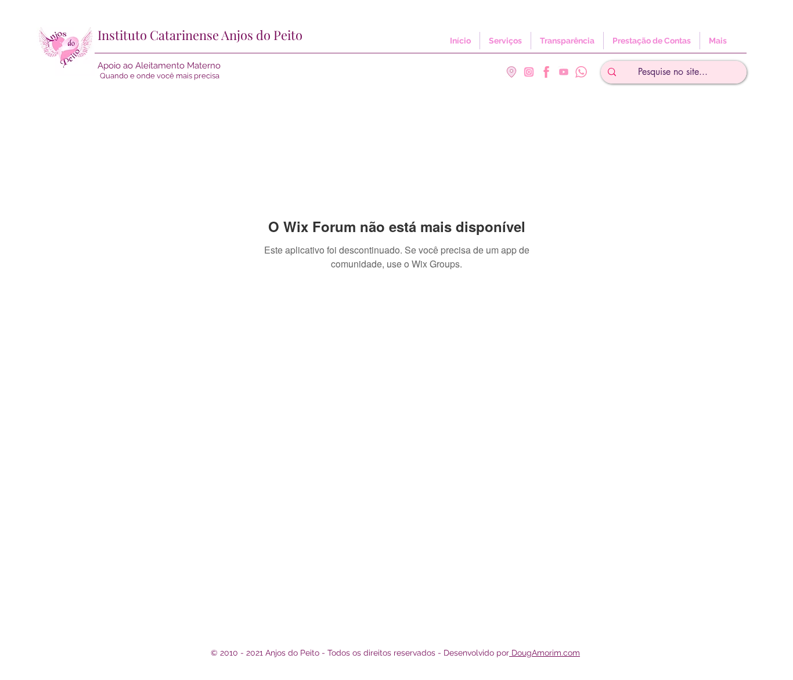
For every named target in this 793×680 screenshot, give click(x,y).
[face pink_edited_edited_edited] (546, 72)
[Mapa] (511, 72)
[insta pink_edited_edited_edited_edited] (529, 72)
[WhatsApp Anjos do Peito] (581, 72)
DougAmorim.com (544, 652)
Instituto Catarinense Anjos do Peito (200, 35)
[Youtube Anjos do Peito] (563, 72)
